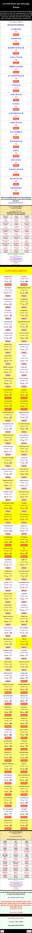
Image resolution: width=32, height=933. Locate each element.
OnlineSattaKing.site (17, 258)
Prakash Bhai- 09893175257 (16, 211)
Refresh (16, 34)
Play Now (8, 284)
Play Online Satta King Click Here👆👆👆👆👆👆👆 (16, 263)
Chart (10, 279)
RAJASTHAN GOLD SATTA (16, 897)
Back (2, 931)
